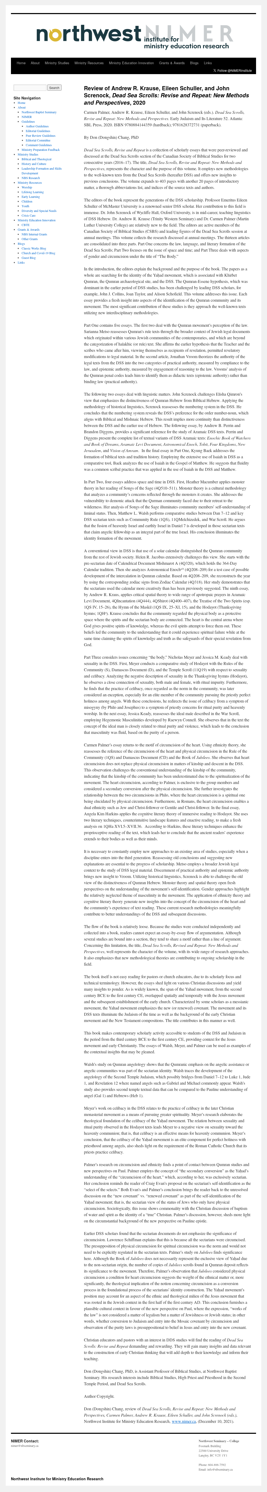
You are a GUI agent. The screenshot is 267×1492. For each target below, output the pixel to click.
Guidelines (28, 121)
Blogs (194, 62)
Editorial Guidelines (38, 131)
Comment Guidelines (39, 145)
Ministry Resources (89, 62)
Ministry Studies (57, 62)
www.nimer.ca (184, 1421)
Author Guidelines (37, 126)
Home (21, 62)
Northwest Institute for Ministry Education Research (57, 1478)
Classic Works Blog (34, 248)
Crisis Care (28, 215)
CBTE (25, 225)
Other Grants (30, 239)
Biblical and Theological (36, 159)
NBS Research (31, 178)
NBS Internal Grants (34, 234)
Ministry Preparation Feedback (41, 149)
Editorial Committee (38, 140)
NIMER (27, 117)
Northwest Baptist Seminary (39, 112)
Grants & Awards (172, 62)
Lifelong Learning (33, 192)
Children (27, 201)
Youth (25, 206)
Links (208, 62)
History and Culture (34, 164)
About (35, 62)
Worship (27, 187)
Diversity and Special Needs (39, 211)
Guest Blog (29, 257)
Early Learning (31, 196)
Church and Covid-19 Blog (38, 253)
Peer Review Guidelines (41, 135)
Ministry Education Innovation (131, 62)
